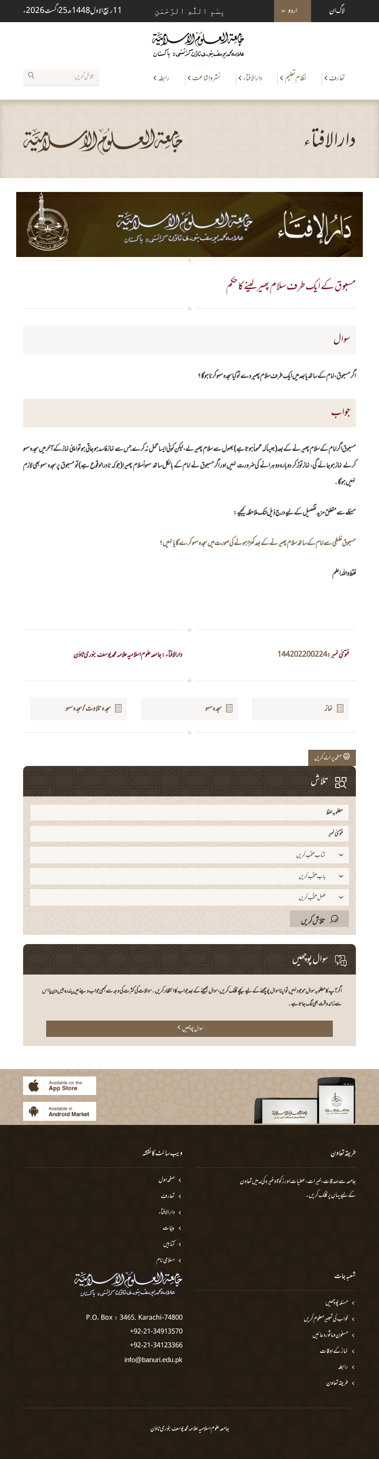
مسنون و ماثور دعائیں (330, 1335)
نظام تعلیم (295, 78)
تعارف (337, 78)
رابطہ (164, 78)
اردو (292, 11)
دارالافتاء (252, 78)
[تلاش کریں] (31, 77)
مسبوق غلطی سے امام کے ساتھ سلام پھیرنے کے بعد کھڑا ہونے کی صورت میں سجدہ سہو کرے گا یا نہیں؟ (257, 543)
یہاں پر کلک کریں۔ (323, 1196)
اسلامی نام (165, 1261)
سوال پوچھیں (192, 1028)
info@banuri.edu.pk (153, 1359)
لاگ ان (337, 11)
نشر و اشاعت (206, 78)
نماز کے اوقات (334, 1351)
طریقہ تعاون (337, 1383)
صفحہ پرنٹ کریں (328, 758)
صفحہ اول (167, 1180)
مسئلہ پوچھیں (336, 1303)
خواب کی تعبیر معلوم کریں (326, 1319)
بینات (169, 1228)
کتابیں (169, 1244)
